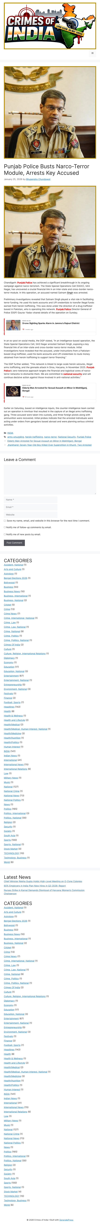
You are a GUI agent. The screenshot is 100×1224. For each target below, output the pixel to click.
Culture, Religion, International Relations (25, 653)
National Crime (11, 791)
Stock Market (11, 849)
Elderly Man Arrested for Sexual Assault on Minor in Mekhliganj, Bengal (44, 441)
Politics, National (12, 817)
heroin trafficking (34, 437)
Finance (8, 698)
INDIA (10, 433)
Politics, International (15, 813)
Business (8, 587)
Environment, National (15, 689)
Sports (7, 840)
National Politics (12, 800)
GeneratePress (66, 1220)
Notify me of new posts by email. (23, 534)
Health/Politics (11, 742)
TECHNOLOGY (11, 853)
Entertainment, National (16, 680)
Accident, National (13, 565)
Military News (11, 778)
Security (8, 826)
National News (11, 795)
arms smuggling (15, 437)
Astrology (9, 573)
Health (7, 711)
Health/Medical (12, 724)
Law (6, 773)
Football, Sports (12, 702)
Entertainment (11, 675)
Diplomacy (9, 658)
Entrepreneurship (13, 684)
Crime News (10, 613)
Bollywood (9, 582)
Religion (8, 822)
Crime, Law (10, 622)
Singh (70, 292)
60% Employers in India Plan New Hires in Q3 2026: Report (35, 885)
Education (9, 667)
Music (7, 782)
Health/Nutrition (12, 738)
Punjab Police (24, 282)
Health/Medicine (12, 733)
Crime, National (12, 631)
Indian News (10, 755)
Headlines (9, 707)
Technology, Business (15, 857)
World (7, 862)
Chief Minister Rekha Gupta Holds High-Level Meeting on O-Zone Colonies (43, 881)
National (8, 786)
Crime (7, 609)
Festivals (8, 693)
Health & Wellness (13, 715)
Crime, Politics (11, 636)
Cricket (7, 604)
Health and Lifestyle (14, 720)
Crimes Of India (12, 644)
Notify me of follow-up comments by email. (28, 527)
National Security (67, 437)
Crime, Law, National (15, 627)
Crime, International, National (19, 618)
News (7, 804)
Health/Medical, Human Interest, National (25, 729)
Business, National (13, 600)
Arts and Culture (12, 569)
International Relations (15, 769)
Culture (7, 649)
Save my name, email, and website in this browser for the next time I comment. (48, 520)
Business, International (16, 596)
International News (14, 764)
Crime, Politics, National (16, 640)
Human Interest (12, 746)
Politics (7, 809)
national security (72, 374)
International (10, 760)
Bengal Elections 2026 (15, 578)
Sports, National (12, 844)
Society (8, 831)
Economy (8, 662)
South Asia (9, 835)
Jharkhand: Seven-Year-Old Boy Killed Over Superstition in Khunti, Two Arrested (49, 445)
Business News (12, 591)
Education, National (14, 671)
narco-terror (50, 437)
